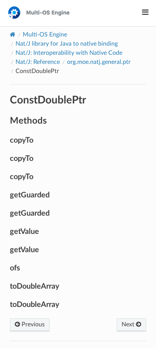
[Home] (13, 34)
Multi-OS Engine (45, 35)
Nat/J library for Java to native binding (67, 44)
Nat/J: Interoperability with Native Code (69, 53)
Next (129, 324)
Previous (32, 324)
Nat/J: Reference (38, 62)
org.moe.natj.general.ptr (99, 62)
